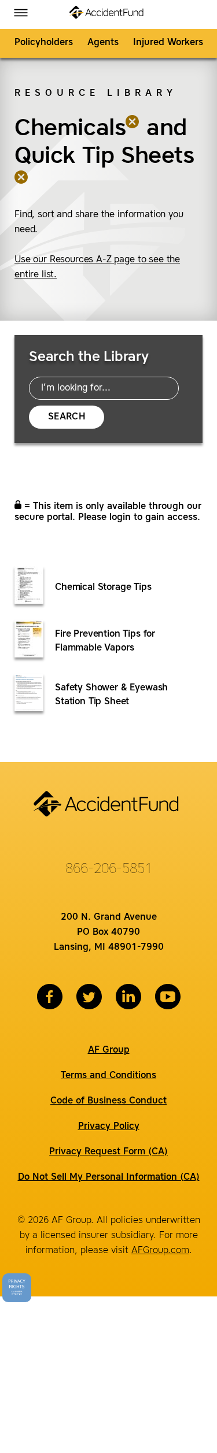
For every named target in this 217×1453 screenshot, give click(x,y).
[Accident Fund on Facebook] (49, 996)
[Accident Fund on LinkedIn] (128, 996)
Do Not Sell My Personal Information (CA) (109, 1177)
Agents (103, 42)
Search (66, 417)
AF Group (109, 1050)
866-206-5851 (108, 869)
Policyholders (43, 42)
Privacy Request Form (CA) (108, 1152)
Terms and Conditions (108, 1075)
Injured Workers (168, 42)
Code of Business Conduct (108, 1101)
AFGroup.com (160, 1250)
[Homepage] (108, 14)
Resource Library (95, 93)
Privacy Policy (108, 1126)
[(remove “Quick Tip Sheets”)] (21, 184)
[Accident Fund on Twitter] (89, 996)
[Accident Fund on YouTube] (168, 996)
